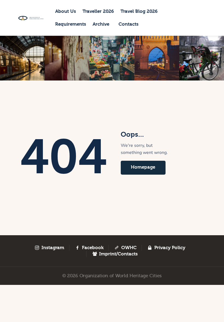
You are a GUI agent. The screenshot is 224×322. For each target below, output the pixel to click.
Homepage (143, 167)
